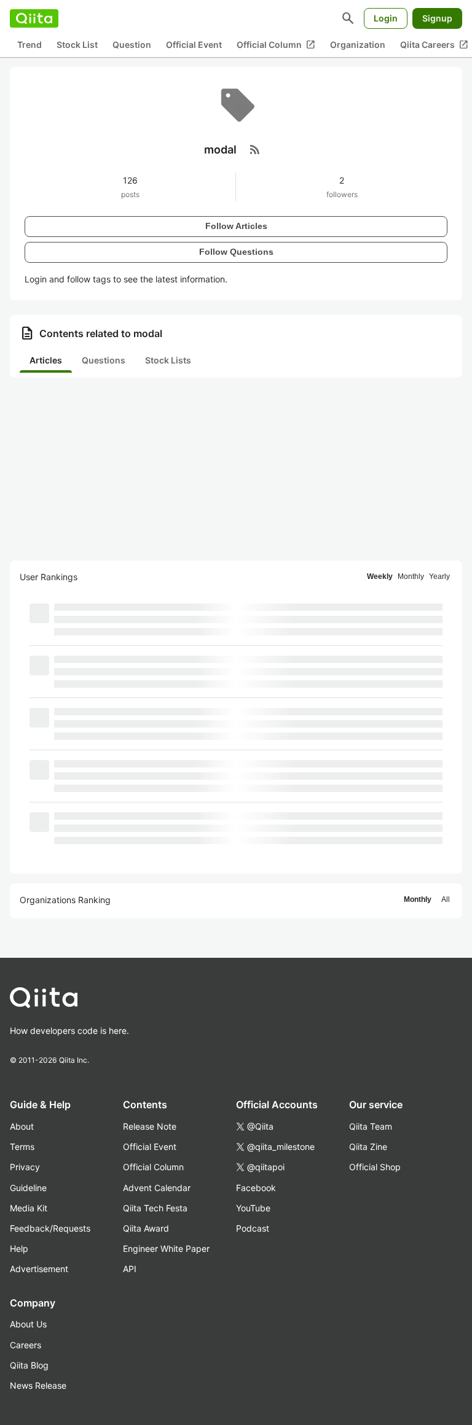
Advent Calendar (157, 1187)
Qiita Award (146, 1228)
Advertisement (39, 1269)
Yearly (439, 576)
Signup (437, 18)
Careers (25, 1345)
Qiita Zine (368, 1146)
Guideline (28, 1187)
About (22, 1126)
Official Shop (375, 1167)
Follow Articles (236, 226)
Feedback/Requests (50, 1228)
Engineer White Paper (166, 1248)
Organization (357, 44)
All (445, 899)
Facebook (256, 1187)
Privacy (25, 1167)
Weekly (380, 576)
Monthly (411, 576)
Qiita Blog (29, 1365)
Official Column (276, 45)
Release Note (149, 1126)
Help (19, 1248)
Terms (22, 1146)
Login (386, 18)
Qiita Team (370, 1126)
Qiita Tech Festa (155, 1208)
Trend (29, 44)
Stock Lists (168, 360)
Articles (46, 360)
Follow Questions (236, 252)
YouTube (253, 1208)
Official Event (194, 44)
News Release (38, 1385)
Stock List (77, 44)
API (129, 1269)
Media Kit (28, 1208)
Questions (103, 360)
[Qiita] (34, 18)
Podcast (252, 1228)
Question (131, 44)
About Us (28, 1324)
